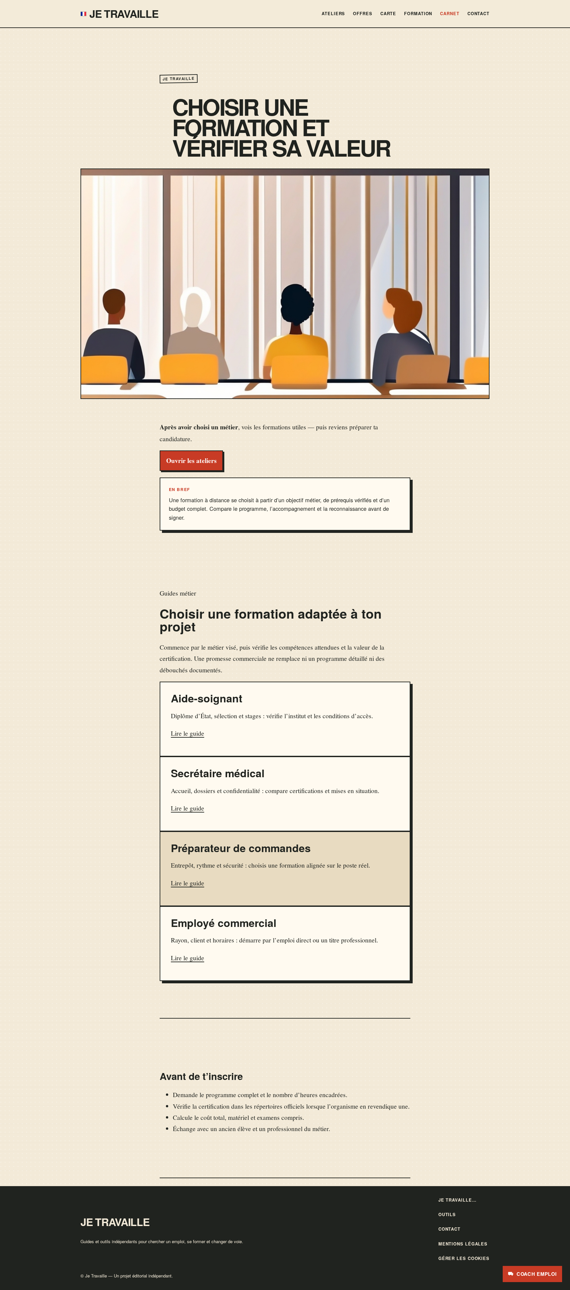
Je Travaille (123, 13)
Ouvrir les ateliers (191, 460)
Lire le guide (187, 733)
